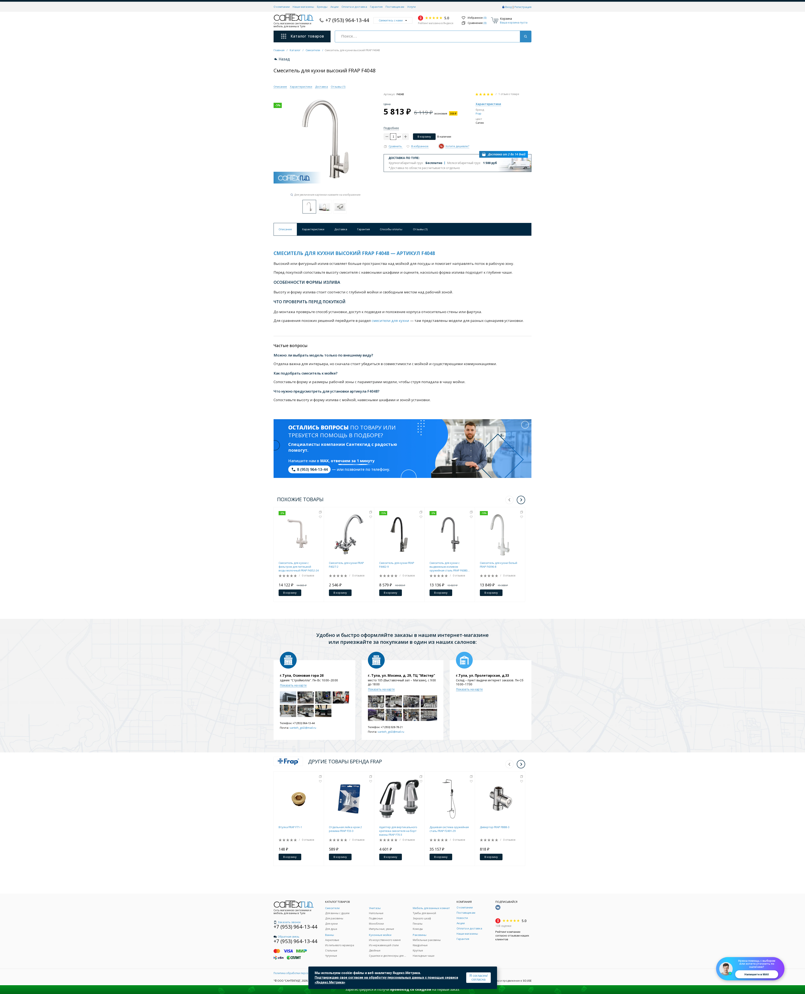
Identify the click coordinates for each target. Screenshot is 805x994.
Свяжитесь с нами (391, 20)
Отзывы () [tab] (420, 229)
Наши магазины (303, 7)
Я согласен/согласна (478, 977)
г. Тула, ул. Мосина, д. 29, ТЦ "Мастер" (401, 675)
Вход (508, 7)
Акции (334, 7)
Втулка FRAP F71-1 (290, 827)
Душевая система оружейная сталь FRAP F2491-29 (449, 829)
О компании (282, 7)
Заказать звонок (289, 922)
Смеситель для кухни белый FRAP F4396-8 (498, 565)
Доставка (321, 86)
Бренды (322, 7)
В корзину (424, 136)
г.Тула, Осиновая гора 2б (302, 675)
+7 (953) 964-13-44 (347, 20)
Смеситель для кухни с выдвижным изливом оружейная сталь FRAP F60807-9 (450, 566)
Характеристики (301, 86)
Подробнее (391, 128)
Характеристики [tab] (313, 229)
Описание (280, 86)
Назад (284, 59)
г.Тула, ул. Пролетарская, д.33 (482, 675)
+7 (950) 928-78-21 (392, 727)
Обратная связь (288, 936)
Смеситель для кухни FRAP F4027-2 (346, 565)
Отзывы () (338, 86)
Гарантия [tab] (363, 229)
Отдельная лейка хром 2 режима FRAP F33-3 (345, 829)
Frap (478, 113)
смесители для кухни (390, 320)
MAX (324, 460)
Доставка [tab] (340, 229)
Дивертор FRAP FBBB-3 (494, 827)
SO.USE (527, 980)
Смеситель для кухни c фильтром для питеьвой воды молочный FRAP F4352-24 (299, 566)
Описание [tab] (285, 229)
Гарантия (376, 7)
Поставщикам (395, 7)
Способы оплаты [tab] (391, 229)
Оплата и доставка (354, 7)
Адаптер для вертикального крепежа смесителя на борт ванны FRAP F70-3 (398, 831)
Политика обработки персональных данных (301, 973)
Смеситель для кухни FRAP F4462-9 (396, 565)
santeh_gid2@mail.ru (303, 728)
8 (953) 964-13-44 (312, 469)
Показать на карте (293, 685)
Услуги (411, 7)
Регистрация (522, 7)
